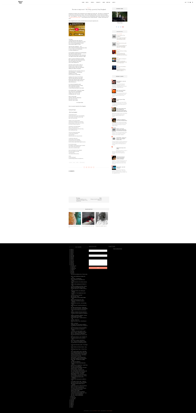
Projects (98, 2)
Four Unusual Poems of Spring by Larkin (77, 369)
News (104, 2)
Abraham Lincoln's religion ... (75, 390)
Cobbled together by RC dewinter (76, 316)
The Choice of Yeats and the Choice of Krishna (78, 388)
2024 (71, 251)
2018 (71, 258)
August (72, 269)
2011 (71, 401)
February (72, 397)
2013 (71, 264)
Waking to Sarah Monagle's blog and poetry (78, 287)
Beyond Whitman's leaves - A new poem (77, 373)
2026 (71, 249)
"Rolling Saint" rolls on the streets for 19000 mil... (79, 324)
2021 (71, 255)
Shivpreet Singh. (96, 410)
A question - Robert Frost (75, 319)
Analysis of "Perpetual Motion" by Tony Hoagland (79, 353)
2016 (71, 261)
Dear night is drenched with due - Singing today (78, 307)
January (72, 398)
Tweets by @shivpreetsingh (117, 248)
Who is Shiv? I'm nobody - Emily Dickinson (78, 340)
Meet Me (108, 2)
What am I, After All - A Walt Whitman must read (78, 332)
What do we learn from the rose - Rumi (77, 299)
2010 (71, 402)
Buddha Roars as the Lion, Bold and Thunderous (79, 385)
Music (87, 2)
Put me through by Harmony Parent (76, 389)
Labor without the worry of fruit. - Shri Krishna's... (79, 354)
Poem (118, 65)
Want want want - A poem (75, 296)
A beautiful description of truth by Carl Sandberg (78, 327)
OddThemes (109, 410)
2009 (71, 403)
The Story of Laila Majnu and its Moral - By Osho (79, 286)
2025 (71, 250)
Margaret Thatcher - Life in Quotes (76, 368)
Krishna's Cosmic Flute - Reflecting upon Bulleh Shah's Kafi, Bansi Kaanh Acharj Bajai (121, 129)
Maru (74, 162)
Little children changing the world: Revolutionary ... (79, 358)
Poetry (77, 162)
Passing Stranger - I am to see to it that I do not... (79, 374)
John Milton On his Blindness (75, 361)
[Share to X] (86, 167)
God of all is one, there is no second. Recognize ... (79, 382)
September (73, 268)
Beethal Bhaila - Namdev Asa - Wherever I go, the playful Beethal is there (121, 138)
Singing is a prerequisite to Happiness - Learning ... (79, 315)
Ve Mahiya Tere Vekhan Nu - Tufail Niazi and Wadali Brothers (121, 120)
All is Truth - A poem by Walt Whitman (77, 395)
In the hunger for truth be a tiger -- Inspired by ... (79, 381)
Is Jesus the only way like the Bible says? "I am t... (79, 392)
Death (118, 57)
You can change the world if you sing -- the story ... (79, 375)
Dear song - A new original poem (76, 366)
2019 (71, 257)
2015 (71, 262)
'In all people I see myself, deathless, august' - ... (79, 331)
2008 (71, 404)
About (113, 2)
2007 (71, 405)
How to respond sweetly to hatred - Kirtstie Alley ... (79, 351)
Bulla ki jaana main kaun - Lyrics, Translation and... (79, 336)
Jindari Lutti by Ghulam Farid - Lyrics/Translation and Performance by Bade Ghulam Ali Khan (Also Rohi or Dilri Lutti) (121, 110)
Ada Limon (118, 49)
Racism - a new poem (74, 323)
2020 (71, 256)
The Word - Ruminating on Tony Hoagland (78, 372)
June (72, 270)
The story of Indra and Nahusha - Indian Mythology (79, 308)
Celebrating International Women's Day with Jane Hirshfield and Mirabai (120, 157)
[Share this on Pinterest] (89, 167)
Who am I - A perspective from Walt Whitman (78, 333)
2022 (71, 254)
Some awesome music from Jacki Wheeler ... (78, 391)
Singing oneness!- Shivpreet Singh (119, 22)
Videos (92, 2)
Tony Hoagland (82, 162)
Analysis (89, 7)
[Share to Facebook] (84, 167)
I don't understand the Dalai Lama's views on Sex (79, 352)
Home (83, 2)
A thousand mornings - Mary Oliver (76, 295)
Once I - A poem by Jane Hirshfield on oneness (78, 341)
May (72, 271)
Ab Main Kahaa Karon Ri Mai (74, 17)
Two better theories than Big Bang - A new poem (79, 367)
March (72, 396)
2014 (71, 263)
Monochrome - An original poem (76, 278)
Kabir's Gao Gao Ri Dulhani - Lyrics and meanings (121, 91)
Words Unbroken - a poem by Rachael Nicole (78, 357)
